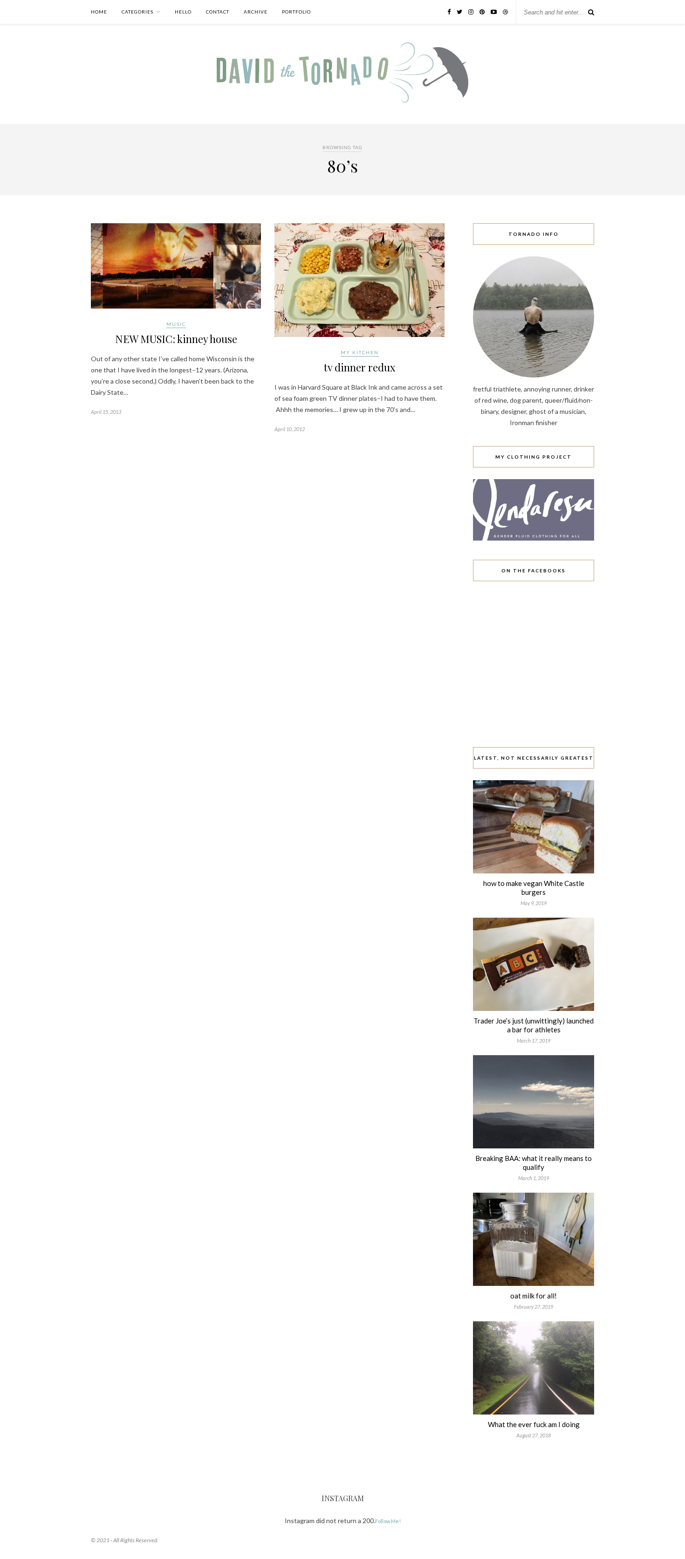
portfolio (296, 11)
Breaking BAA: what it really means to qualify (533, 1162)
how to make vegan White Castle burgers (533, 887)
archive (255, 11)
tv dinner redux (359, 367)
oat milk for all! (533, 1295)
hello (183, 11)
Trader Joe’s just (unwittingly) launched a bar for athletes (533, 1025)
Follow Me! (388, 1521)
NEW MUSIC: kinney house (176, 339)
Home (99, 11)
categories (137, 11)
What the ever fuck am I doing (534, 1424)
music (176, 324)
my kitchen (360, 352)
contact (217, 11)
